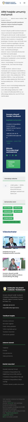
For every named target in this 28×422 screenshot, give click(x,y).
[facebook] (9, 155)
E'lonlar (5, 350)
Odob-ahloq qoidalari (9, 326)
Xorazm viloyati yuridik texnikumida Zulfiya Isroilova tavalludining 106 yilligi (12, 274)
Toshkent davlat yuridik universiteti (13, 384)
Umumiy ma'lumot (8, 321)
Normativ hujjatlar (8, 324)
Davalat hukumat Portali (10, 369)
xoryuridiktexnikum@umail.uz (11, 308)
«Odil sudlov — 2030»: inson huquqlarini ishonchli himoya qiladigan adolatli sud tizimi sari (17, 189)
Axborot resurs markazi (17, 18)
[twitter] (7, 155)
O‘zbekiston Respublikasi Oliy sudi (13, 377)
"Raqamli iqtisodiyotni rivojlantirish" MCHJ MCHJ (10, 415)
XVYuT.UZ (10, 403)
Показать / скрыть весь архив (11, 222)
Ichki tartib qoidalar (9, 335)
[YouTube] (16, 155)
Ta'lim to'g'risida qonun (9, 329)
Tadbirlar (5, 348)
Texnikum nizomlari (8, 332)
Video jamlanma (8, 356)
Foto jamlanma (7, 353)
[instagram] (12, 155)
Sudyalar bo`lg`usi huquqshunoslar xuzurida (11, 252)
